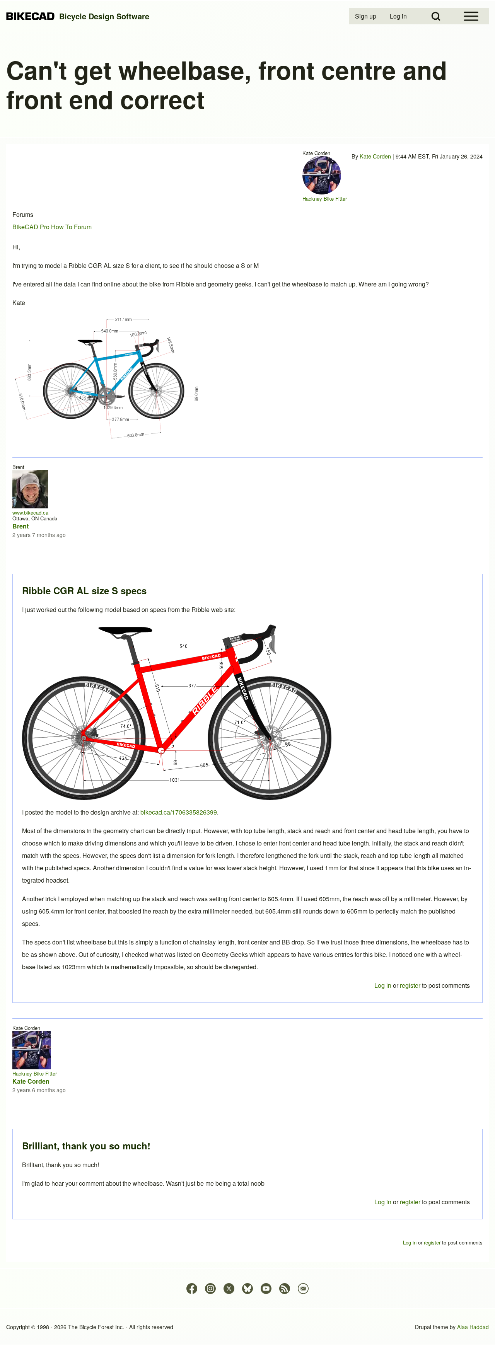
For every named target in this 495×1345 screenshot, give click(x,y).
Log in (382, 1201)
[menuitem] (366, 16)
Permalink (247, 672)
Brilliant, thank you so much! (86, 1145)
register (410, 1201)
